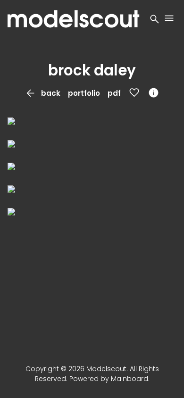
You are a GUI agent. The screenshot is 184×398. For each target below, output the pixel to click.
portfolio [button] (84, 93)
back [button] (42, 93)
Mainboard (129, 378)
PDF (114, 93)
